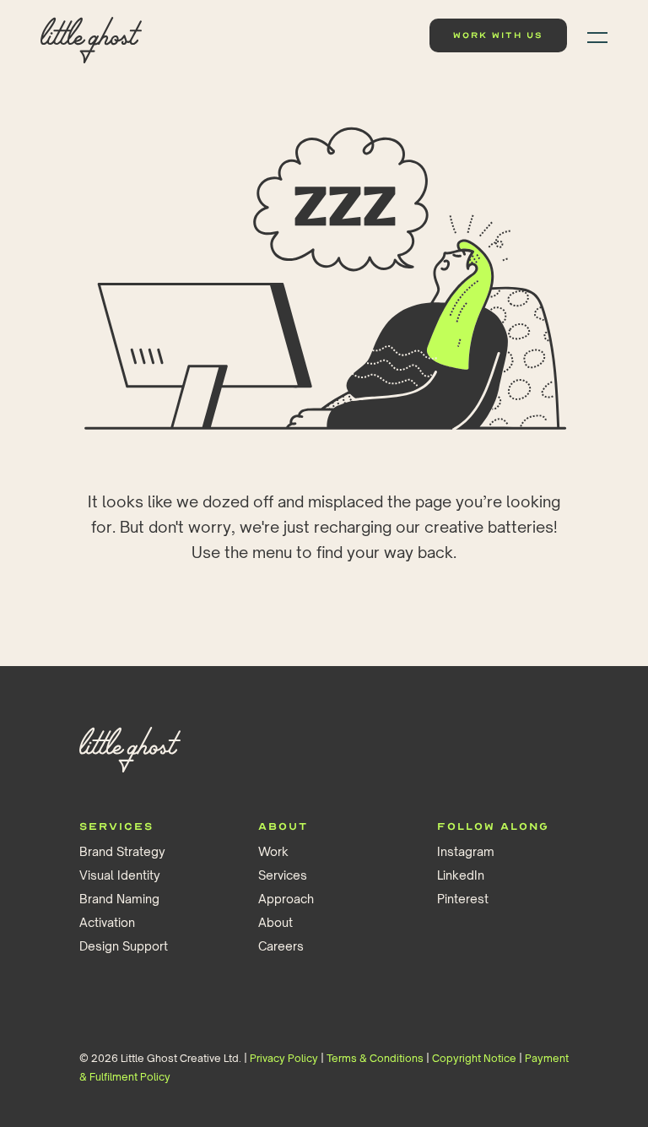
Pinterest (463, 898)
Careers (281, 946)
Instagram (465, 851)
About (275, 922)
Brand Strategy (122, 851)
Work (273, 851)
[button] (592, 35)
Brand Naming (119, 898)
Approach (286, 898)
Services (282, 875)
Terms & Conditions (375, 1058)
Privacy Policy (284, 1058)
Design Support (123, 946)
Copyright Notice (474, 1058)
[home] (91, 35)
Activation (107, 922)
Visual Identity (119, 875)
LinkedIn (460, 875)
